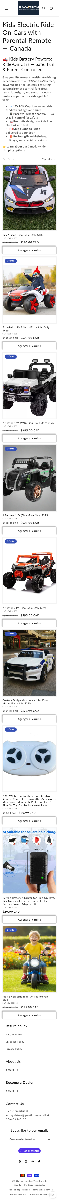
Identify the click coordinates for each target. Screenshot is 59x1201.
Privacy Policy (14, 1049)
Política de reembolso (34, 1185)
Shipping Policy (15, 1041)
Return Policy (14, 1034)
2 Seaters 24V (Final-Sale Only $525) (25, 515)
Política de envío (18, 1195)
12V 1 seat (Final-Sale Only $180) (23, 234)
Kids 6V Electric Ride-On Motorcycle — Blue (27, 998)
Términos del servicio (43, 1190)
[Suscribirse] (49, 1139)
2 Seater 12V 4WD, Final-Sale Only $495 (28, 422)
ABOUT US (12, 1070)
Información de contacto (41, 1195)
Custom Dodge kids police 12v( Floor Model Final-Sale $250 (25, 702)
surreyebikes (27, 1181)
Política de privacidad (19, 1190)
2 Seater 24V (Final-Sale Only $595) (24, 607)
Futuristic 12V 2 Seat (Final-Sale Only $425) (25, 329)
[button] (6, 8)
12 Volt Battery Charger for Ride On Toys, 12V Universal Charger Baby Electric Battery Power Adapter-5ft (28, 901)
